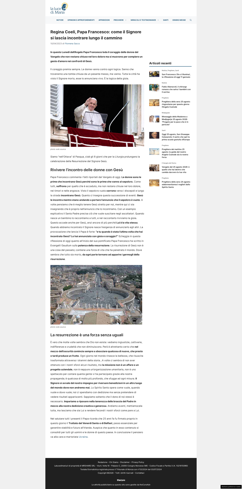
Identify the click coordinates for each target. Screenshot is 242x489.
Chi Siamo (113, 462)
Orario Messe (179, 20)
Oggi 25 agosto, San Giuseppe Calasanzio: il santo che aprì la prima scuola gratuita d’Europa (176, 137)
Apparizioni (104, 20)
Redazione (102, 462)
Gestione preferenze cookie (231, 487)
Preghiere (119, 20)
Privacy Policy (138, 462)
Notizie (60, 20)
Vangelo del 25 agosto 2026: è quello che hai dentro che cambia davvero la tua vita (176, 169)
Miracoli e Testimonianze (143, 20)
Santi (165, 20)
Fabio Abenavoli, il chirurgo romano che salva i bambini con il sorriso (176, 89)
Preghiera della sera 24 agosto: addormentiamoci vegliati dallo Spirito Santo (176, 184)
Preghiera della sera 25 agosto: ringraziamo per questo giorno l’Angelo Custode (176, 104)
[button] (191, 20)
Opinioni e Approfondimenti (81, 20)
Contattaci (139, 473)
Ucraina (83, 436)
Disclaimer (125, 462)
